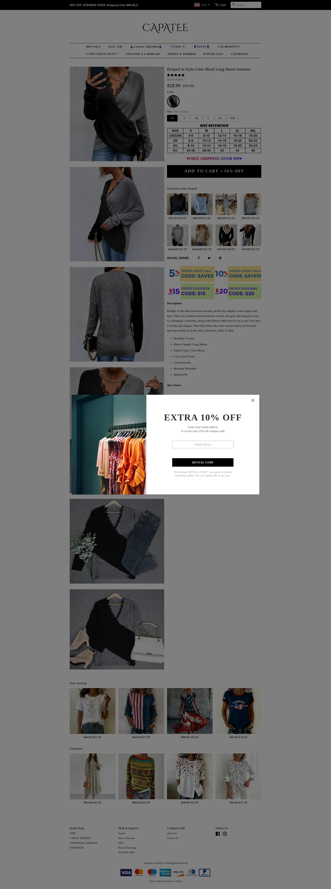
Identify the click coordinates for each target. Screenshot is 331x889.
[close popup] (252, 400)
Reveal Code (203, 462)
